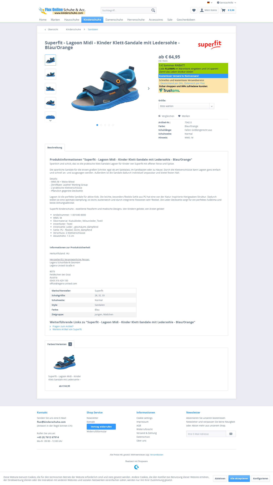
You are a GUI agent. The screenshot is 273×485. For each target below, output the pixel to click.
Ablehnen (220, 478)
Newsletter (92, 417)
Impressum (142, 421)
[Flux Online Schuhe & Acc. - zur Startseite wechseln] (62, 11)
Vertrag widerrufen (101, 426)
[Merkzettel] (194, 10)
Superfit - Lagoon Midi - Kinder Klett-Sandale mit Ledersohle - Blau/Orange (64, 378)
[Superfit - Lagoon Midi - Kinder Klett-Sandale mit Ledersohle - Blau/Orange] (64, 362)
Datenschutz (143, 436)
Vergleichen (167, 115)
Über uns (141, 440)
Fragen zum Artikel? (62, 326)
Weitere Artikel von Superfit (67, 329)
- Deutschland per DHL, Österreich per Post (182, 83)
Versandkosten (156, 454)
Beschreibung (54, 147)
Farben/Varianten (59, 344)
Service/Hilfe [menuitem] (226, 2)
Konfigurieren (260, 478)
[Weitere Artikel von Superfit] (209, 45)
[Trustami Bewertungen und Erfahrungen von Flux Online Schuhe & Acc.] (193, 90)
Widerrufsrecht (144, 429)
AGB (138, 425)
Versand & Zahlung (146, 432)
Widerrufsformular (97, 431)
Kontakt (91, 421)
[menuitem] (129, 10)
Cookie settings (144, 417)
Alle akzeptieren (239, 478)
